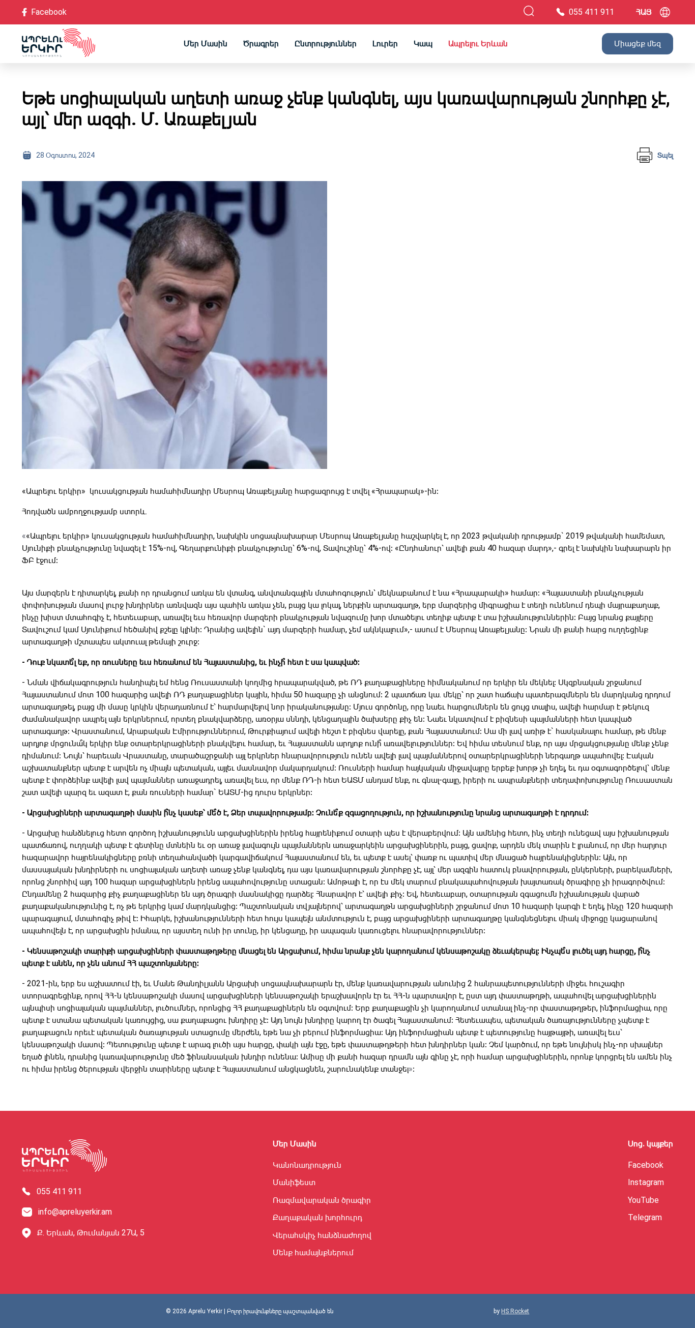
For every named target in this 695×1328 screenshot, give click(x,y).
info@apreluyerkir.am (75, 1212)
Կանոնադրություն (307, 1165)
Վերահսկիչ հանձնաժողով (322, 1235)
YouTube (643, 1200)
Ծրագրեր (261, 43)
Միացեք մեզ (637, 43)
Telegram (645, 1217)
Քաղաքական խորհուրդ (317, 1217)
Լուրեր (385, 43)
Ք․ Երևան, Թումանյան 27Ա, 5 (90, 1232)
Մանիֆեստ (294, 1182)
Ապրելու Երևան (478, 43)
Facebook (645, 1165)
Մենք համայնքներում (313, 1252)
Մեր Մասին (205, 43)
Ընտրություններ (326, 43)
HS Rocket (515, 1311)
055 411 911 (59, 1191)
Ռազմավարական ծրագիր (322, 1200)
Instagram (646, 1182)
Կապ (423, 43)
